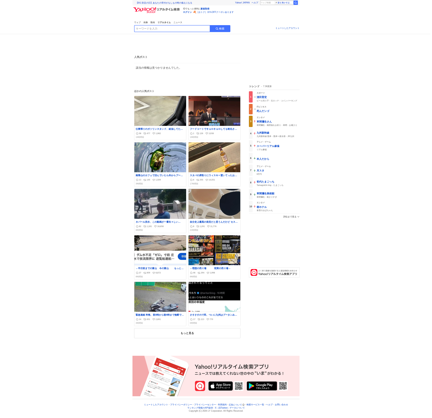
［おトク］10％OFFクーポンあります (215, 12)
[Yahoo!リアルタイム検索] (156, 8)
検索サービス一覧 (255, 404)
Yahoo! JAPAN (242, 2)
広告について (235, 404)
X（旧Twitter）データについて (230, 408)
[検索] (295, 3)
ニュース (177, 22)
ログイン (187, 12)
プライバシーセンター (205, 404)
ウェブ (137, 22)
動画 (153, 22)
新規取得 (205, 8)
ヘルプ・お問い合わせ (277, 404)
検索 (221, 28)
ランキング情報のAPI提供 (200, 408)
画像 (145, 22)
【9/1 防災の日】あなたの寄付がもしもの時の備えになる (164, 3)
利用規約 (222, 404)
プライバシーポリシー (181, 404)
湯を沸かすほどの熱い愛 (285, 3)
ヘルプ (255, 2)
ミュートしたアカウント (287, 28)
